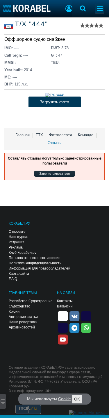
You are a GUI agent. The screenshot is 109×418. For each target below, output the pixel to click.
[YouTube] (63, 339)
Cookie (64, 398)
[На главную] (27, 8)
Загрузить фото (54, 101)
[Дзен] (63, 315)
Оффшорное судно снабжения (37, 39)
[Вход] (68, 9)
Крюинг (15, 311)
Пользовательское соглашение (34, 258)
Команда (85, 135)
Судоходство (19, 306)
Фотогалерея (60, 135)
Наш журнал (19, 237)
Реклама (16, 247)
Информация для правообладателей (39, 268)
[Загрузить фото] (54, 95)
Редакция (16, 242)
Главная (22, 135)
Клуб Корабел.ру (22, 253)
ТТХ (39, 135)
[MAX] (63, 327)
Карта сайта (19, 274)
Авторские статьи (23, 317)
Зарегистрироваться (54, 173)
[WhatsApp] (86, 327)
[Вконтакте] (74, 315)
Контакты (65, 301)
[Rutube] (86, 315)
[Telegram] (74, 327)
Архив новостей (22, 327)
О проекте (17, 232)
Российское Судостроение (31, 301)
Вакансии (65, 306)
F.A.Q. (13, 279)
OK (77, 399)
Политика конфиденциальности (35, 263)
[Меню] (99, 8)
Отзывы (54, 143)
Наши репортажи (23, 322)
